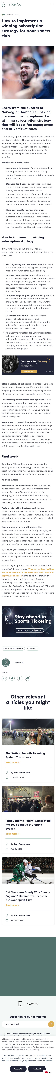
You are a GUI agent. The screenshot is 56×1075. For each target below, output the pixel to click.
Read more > (12, 762)
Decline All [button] (37, 1069)
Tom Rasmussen (22, 772)
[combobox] (48, 1072)
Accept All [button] (18, 1069)
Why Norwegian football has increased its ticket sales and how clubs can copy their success (28, 572)
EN (50, 1072)
